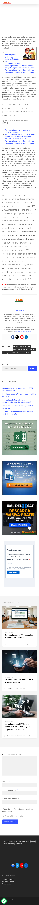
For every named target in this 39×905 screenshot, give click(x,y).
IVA (6, 608)
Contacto (18, 844)
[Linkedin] (26, 337)
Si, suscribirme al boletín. (13, 816)
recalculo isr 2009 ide (23, 353)
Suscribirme (6, 884)
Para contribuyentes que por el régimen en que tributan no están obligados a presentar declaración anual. (20, 136)
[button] (36, 2)
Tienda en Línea (8, 879)
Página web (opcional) (10, 798)
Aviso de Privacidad (9, 841)
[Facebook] (13, 337)
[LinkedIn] (26, 865)
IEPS (6, 697)
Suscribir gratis (24, 841)
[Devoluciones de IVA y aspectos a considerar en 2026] (19, 626)
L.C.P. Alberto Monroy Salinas (14, 688)
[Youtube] (22, 337)
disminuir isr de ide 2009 (20, 349)
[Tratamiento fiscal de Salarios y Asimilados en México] (19, 670)
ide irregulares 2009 (9, 353)
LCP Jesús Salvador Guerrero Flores (15, 644)
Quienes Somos (8, 882)
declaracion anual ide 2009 (21, 346)
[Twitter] (17, 337)
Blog (33, 841)
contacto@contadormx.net (23, 331)
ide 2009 (32, 349)
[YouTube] (21, 865)
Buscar (32, 368)
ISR (6, 653)
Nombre (6, 782)
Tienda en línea (8, 844)
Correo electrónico (10, 790)
